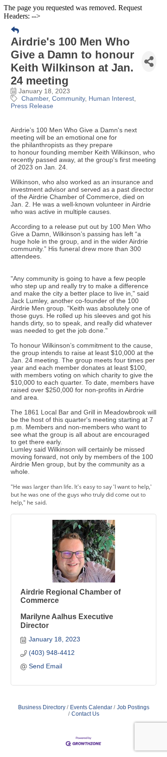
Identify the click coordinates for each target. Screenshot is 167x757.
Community (68, 98)
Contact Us (85, 714)
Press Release (32, 106)
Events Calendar (91, 707)
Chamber (34, 98)
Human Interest (111, 98)
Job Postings (133, 707)
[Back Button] (15, 30)
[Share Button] (148, 61)
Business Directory (41, 707)
